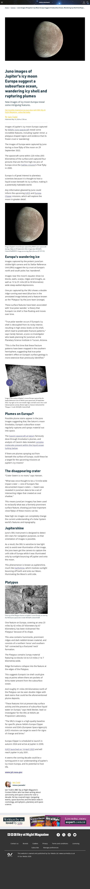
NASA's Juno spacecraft (18, 129)
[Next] (43, 382)
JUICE (27, 193)
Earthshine (19, 568)
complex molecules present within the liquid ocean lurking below (24, 445)
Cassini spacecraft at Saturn (22, 436)
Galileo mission (28, 165)
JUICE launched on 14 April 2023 (19, 749)
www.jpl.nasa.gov (13, 772)
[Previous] (9, 382)
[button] (26, 386)
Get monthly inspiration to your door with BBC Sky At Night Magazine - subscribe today (25, 111)
